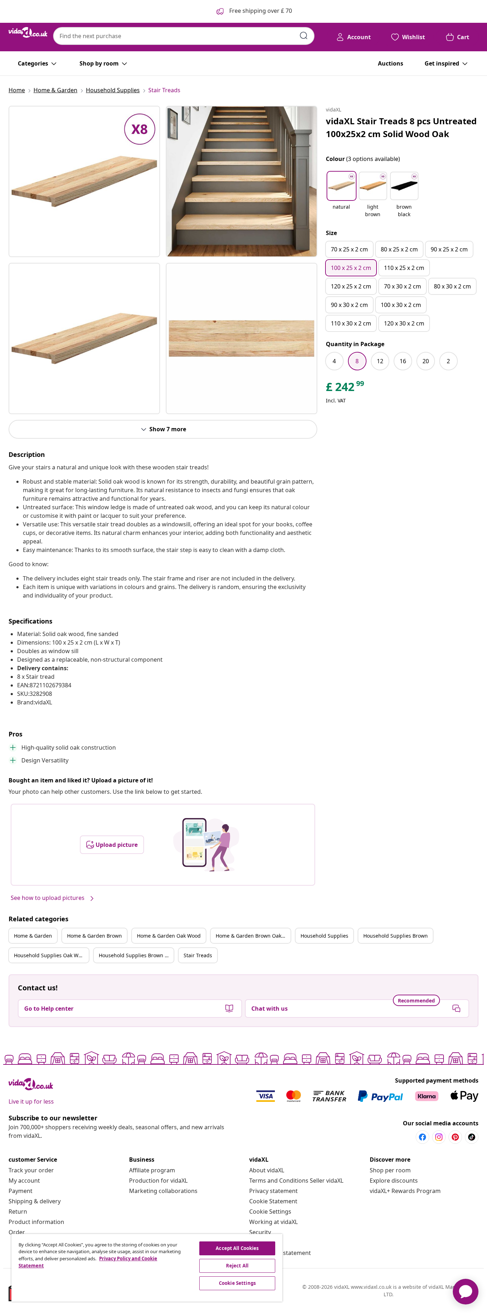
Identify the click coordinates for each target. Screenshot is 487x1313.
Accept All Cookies (237, 1248)
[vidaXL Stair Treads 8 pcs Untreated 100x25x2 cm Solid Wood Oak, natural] (84, 181)
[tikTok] (471, 1137)
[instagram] (438, 1137)
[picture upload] (206, 844)
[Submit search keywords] (303, 35)
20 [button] (425, 361)
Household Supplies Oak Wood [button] (50, 955)
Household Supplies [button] (324, 935)
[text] (345, 388)
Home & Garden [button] (33, 935)
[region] (146, 1268)
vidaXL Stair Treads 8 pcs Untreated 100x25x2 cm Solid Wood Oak (401, 127)
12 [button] (380, 361)
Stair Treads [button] (198, 955)
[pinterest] (455, 1137)
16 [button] (403, 361)
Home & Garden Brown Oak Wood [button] (253, 935)
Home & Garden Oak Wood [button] (169, 935)
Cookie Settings (270, 1211)
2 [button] (448, 361)
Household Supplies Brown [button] (395, 935)
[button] (341, 195)
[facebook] (422, 1137)
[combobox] (183, 36)
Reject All (237, 1265)
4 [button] (334, 361)
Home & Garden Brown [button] (94, 935)
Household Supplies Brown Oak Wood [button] (136, 955)
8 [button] (357, 361)
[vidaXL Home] (28, 32)
